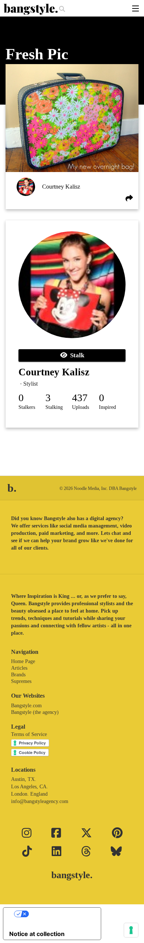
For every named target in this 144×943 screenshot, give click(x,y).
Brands (18, 674)
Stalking (54, 407)
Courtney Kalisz (61, 186)
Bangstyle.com (26, 705)
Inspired (107, 407)
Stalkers (26, 407)
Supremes (21, 681)
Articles (19, 668)
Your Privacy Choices (59, 914)
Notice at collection (37, 933)
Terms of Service (29, 734)
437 (80, 397)
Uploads (80, 407)
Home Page (23, 661)
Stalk (75, 355)
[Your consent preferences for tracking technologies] (131, 930)
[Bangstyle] (31, 9)
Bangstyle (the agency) (35, 712)
